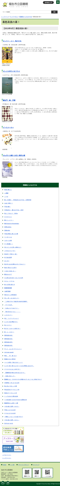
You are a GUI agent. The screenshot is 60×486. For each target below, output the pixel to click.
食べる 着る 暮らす (9, 284)
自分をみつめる (8, 423)
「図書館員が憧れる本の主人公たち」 (15, 372)
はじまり (6, 261)
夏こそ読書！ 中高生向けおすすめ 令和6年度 (17, 200)
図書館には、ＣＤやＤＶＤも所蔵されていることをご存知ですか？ (23, 379)
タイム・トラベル (9, 281)
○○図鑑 (6, 193)
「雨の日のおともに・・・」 (12, 311)
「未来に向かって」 (10, 376)
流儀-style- (7, 230)
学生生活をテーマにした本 (11, 389)
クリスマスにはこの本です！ (12, 369)
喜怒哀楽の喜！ (8, 345)
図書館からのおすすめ (25, 16)
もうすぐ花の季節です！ (11, 321)
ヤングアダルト (14, 16)
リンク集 (12, 464)
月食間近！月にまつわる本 (11, 382)
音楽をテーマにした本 (10, 393)
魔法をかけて (8, 274)
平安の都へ (7, 206)
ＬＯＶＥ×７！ (8, 315)
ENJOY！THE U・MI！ (10, 254)
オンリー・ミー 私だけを (12, 41)
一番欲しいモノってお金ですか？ (13, 416)
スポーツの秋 (8, 240)
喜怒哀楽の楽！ (8, 335)
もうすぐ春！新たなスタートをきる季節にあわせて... (19, 366)
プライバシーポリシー (23, 464)
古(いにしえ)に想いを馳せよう (12, 247)
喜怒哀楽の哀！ (8, 338)
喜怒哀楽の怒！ (8, 342)
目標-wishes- (7, 227)
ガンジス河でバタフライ (11, 71)
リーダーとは (8, 237)
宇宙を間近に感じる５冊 (11, 233)
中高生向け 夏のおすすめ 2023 (13, 210)
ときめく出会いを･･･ (10, 271)
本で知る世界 (8, 257)
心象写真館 (7, 291)
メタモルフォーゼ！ (10, 250)
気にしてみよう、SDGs (11, 213)
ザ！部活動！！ (8, 244)
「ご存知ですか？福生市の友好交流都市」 (16, 301)
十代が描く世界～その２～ (11, 406)
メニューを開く (58, 2)
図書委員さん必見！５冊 (11, 403)
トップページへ (6, 458)
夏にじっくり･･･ (9, 220)
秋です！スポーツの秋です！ (12, 328)
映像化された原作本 (10, 359)
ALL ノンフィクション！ (11, 318)
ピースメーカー (8, 127)
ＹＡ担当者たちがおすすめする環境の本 (15, 399)
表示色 (7, 482)
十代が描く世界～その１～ (11, 420)
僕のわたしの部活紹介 (10, 294)
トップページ (5, 16)
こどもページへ (6, 455)
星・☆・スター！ (9, 332)
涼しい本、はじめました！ (11, 298)
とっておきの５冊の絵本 (11, 396)
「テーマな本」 (8, 305)
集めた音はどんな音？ (10, 267)
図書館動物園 (8, 288)
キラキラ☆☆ (8, 216)
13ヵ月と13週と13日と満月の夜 (14, 155)
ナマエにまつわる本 (10, 413)
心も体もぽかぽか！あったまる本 (13, 277)
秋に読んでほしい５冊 (10, 386)
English (4, 464)
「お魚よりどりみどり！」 (11, 308)
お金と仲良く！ (8, 203)
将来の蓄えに (8, 189)
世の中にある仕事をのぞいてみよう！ (15, 264)
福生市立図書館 (30, 5)
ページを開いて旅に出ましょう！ (13, 362)
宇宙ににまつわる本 (10, 410)
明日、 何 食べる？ (10, 355)
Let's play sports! (9, 352)
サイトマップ (36, 464)
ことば (6, 196)
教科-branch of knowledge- (11, 223)
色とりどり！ (8, 325)
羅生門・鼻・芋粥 (9, 100)
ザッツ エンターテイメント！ (13, 349)
